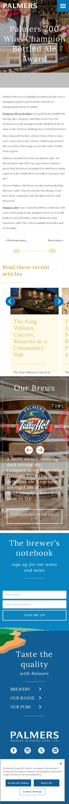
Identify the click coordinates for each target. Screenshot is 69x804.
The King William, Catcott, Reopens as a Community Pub (30, 338)
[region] (32, 780)
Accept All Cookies (18, 783)
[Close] (60, 763)
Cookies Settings (32, 791)
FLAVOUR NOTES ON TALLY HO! (34, 516)
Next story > (56, 240)
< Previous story (15, 240)
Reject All (46, 783)
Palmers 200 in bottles (17, 113)
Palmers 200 (11, 207)
